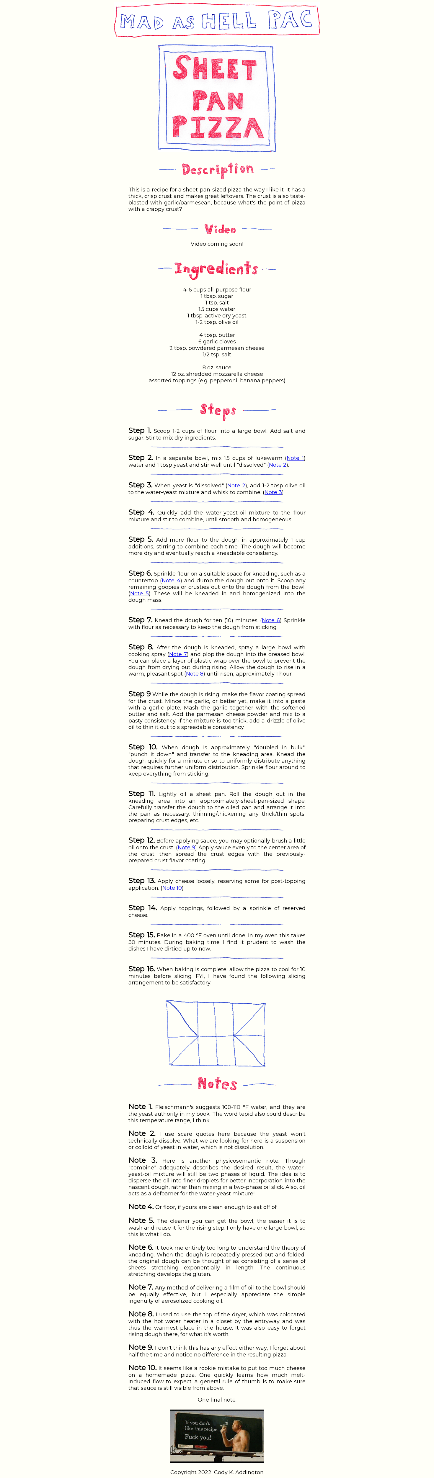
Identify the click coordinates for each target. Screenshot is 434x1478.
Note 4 (171, 580)
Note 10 (172, 888)
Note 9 (186, 847)
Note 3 (273, 492)
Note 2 (277, 465)
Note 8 (194, 674)
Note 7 (178, 654)
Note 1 (295, 458)
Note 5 (139, 593)
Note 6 (271, 620)
